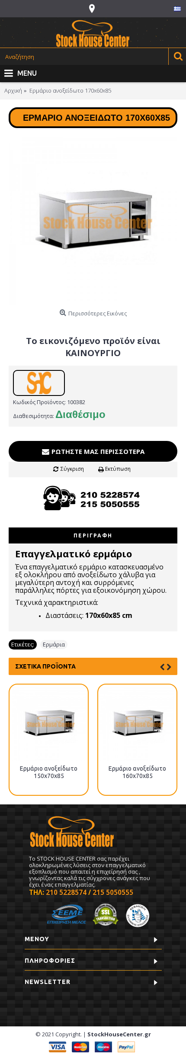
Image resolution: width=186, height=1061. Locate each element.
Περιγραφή (93, 535)
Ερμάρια (54, 644)
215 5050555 (113, 892)
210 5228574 (66, 892)
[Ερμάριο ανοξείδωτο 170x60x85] (93, 221)
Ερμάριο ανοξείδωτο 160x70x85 (137, 772)
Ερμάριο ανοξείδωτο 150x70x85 (48, 772)
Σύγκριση (72, 469)
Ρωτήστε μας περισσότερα (97, 451)
